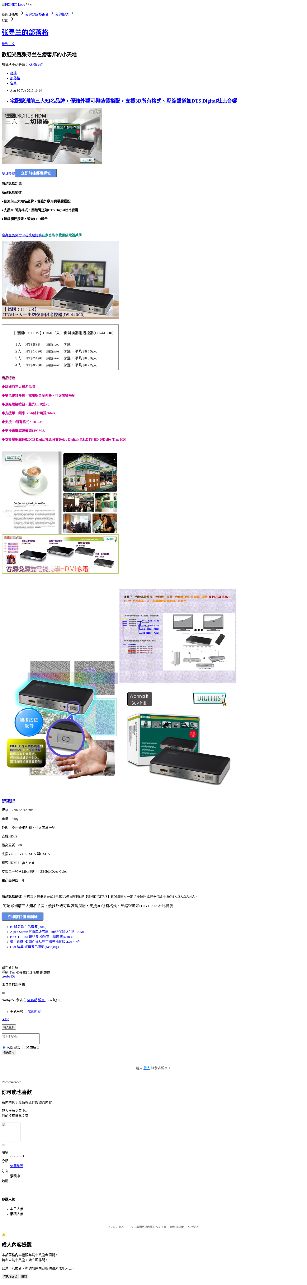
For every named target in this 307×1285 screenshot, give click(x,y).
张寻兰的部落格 (25, 32)
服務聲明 (193, 1226)
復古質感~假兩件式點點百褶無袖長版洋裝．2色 (45, 942)
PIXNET (122, 1226)
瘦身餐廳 (8, 173)
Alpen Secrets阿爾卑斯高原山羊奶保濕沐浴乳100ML (47, 932)
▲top (5, 1019)
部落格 (15, 78)
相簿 (13, 73)
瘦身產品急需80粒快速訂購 (22, 235)
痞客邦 (32, 1000)
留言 (41, 1000)
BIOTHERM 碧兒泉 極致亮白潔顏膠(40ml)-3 (42, 937)
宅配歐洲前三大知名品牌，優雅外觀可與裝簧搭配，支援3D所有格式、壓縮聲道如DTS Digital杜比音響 (123, 101)
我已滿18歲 (10, 1276)
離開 (24, 1276)
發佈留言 (8, 1052)
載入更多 (8, 1027)
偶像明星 (34, 1012)
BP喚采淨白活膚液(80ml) (28, 927)
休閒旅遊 (36, 65)
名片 (13, 83)
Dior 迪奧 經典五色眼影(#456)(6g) (34, 947)
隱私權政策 (177, 1226)
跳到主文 (8, 44)
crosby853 (8, 976)
